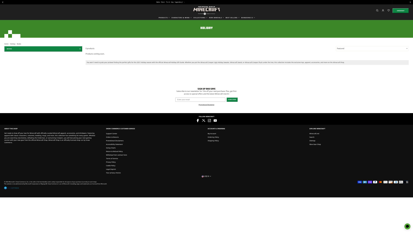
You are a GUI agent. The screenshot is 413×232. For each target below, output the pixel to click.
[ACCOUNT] (383, 12)
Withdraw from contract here (116, 155)
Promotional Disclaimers (115, 141)
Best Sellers (232, 18)
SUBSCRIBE (232, 99)
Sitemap (312, 141)
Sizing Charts (111, 148)
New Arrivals (215, 18)
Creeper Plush (257, 62)
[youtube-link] (215, 120)
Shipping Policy (213, 141)
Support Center (111, 134)
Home (6, 44)
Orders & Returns (112, 137)
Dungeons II (247, 18)
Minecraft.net (314, 134)
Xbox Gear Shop (315, 144)
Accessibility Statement (114, 144)
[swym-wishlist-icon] (388, 11)
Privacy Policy (111, 162)
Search (311, 137)
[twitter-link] (203, 120)
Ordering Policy (213, 137)
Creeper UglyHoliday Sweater (214, 62)
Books (9, 49)
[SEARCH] (377, 11)
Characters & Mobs (180, 18)
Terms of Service (112, 158)
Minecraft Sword (236, 62)
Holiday (12, 44)
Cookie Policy (110, 166)
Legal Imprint (111, 169)
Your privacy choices (113, 173)
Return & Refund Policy (114, 151)
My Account (212, 134)
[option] (206, 2)
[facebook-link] (197, 120)
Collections (199, 18)
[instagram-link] (209, 120)
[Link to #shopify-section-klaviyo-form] (206, 2)
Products (163, 18)
